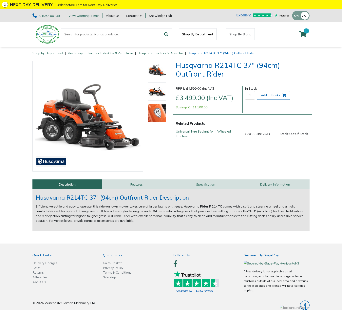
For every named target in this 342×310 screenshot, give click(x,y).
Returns (38, 272)
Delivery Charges (44, 263)
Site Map (109, 277)
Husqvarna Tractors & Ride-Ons (160, 53)
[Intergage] (277, 305)
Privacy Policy (113, 268)
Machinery (75, 53)
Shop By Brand (240, 34)
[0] (302, 35)
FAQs (36, 268)
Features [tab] (136, 184)
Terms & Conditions (117, 272)
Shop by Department (47, 53)
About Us (113, 16)
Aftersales (40, 277)
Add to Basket (271, 95)
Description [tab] (67, 184)
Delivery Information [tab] (275, 184)
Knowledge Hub (160, 16)
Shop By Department (197, 34)
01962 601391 (50, 16)
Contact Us (134, 16)
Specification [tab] (205, 184)
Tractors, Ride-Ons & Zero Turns (110, 53)
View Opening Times (83, 16)
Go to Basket (112, 263)
